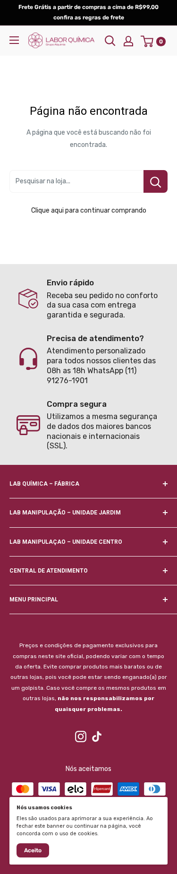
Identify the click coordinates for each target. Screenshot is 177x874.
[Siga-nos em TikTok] (96, 736)
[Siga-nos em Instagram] (80, 736)
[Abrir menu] (14, 40)
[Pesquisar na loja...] (155, 181)
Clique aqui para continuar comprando (88, 210)
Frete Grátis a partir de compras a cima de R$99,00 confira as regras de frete (88, 12)
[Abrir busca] (110, 40)
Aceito (33, 850)
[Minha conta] (128, 40)
